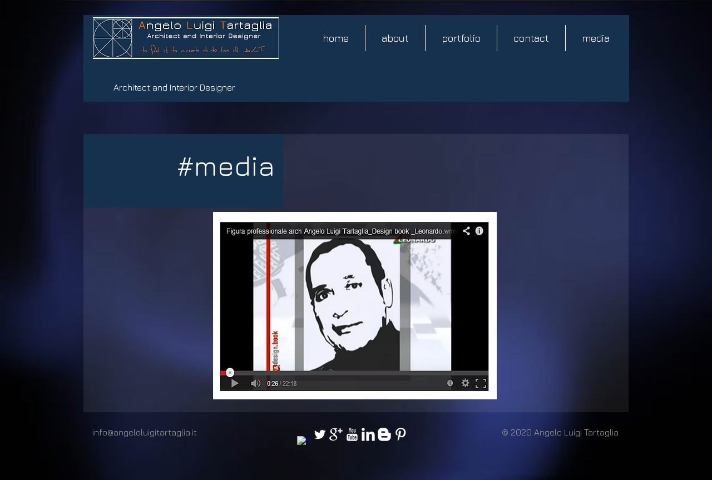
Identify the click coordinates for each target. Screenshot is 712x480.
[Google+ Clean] (336, 434)
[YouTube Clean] (352, 434)
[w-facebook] (303, 442)
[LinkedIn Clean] (368, 434)
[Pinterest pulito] (400, 434)
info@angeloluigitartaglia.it (144, 432)
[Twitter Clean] (320, 434)
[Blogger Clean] (384, 434)
